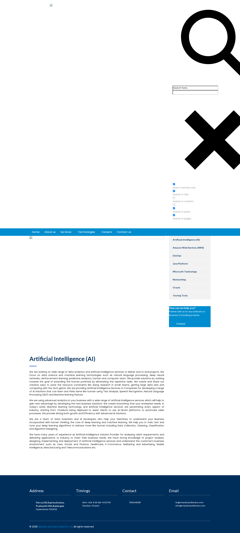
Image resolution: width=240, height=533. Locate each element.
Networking (179, 279)
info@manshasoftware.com (190, 505)
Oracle (176, 287)
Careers (107, 232)
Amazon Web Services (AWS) (188, 247)
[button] (179, 323)
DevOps (177, 255)
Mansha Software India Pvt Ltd (55, 526)
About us (50, 232)
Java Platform (180, 263)
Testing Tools (180, 295)
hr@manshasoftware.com (189, 502)
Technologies (86, 232)
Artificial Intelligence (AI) (186, 239)
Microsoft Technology (185, 271)
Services (66, 232)
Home (36, 232)
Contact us (124, 232)
